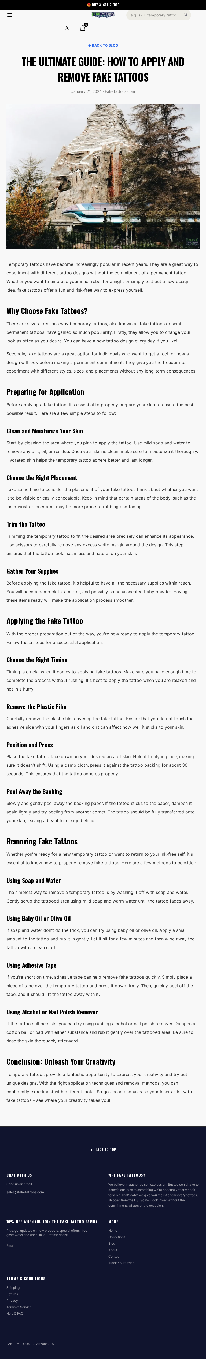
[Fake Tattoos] (103, 15)
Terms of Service (19, 1307)
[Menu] (9, 15)
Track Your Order (121, 1263)
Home (112, 1231)
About (112, 1250)
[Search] (185, 14)
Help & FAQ (14, 1313)
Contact (114, 1256)
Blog (111, 1243)
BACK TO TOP (103, 1149)
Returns (12, 1294)
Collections (116, 1237)
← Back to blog (103, 45)
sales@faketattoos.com (25, 1192)
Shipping (13, 1288)
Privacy (12, 1300)
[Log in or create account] (67, 28)
